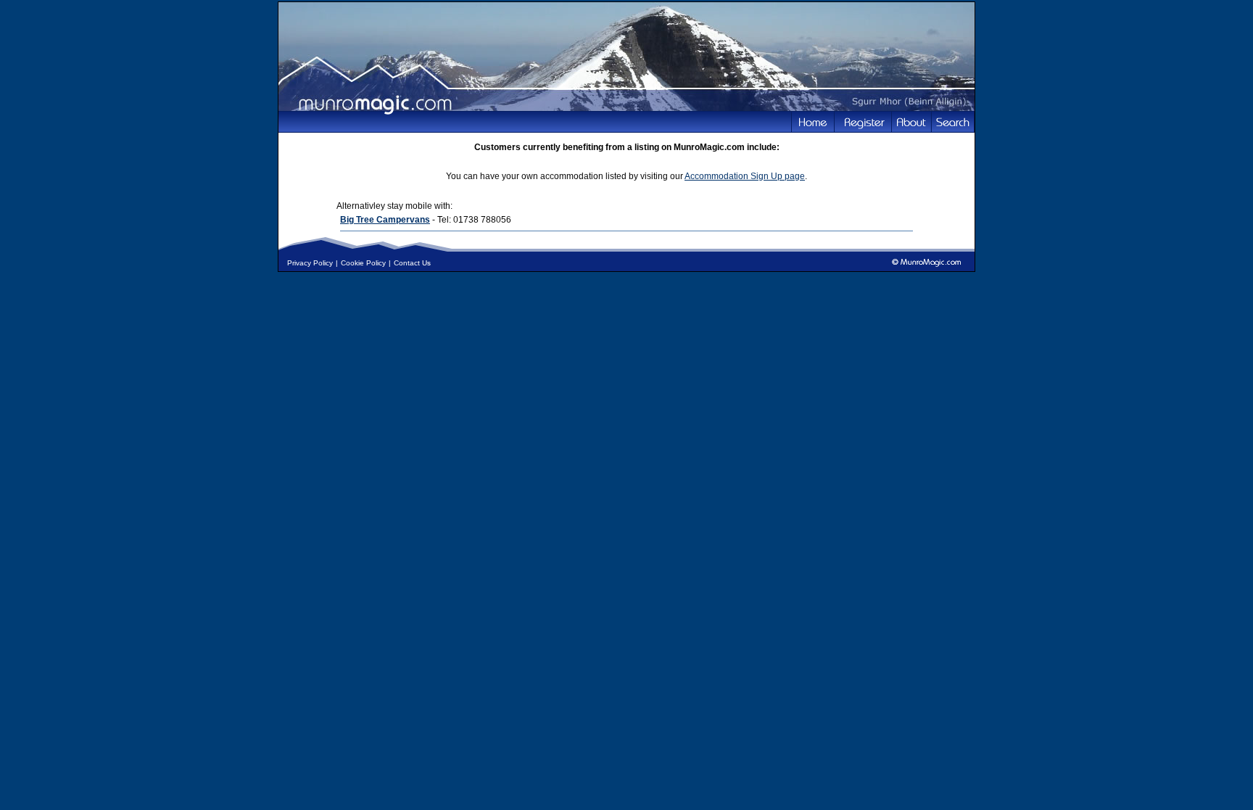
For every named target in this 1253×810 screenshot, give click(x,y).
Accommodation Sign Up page (745, 176)
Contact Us (412, 263)
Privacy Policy (310, 263)
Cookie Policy (363, 263)
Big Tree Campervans (385, 220)
